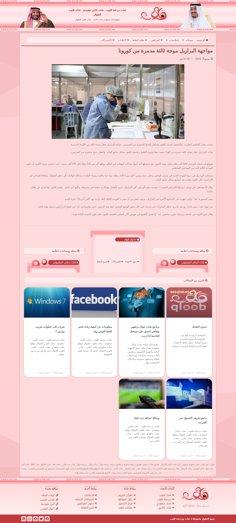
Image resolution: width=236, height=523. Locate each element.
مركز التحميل (125, 503)
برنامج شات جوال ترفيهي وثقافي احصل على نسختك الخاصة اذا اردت (144, 331)
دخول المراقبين (86, 503)
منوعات (189, 40)
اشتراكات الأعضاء (85, 499)
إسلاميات (174, 40)
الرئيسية (201, 40)
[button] (195, 251)
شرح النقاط (88, 507)
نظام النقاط (139, 40)
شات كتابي (165, 507)
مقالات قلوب (125, 507)
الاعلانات (122, 40)
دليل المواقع (125, 499)
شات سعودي (164, 503)
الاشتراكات (106, 40)
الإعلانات (89, 495)
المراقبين (155, 40)
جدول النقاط (199, 326)
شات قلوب (165, 495)
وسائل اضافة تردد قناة (146, 417)
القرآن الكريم (126, 495)
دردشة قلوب (164, 499)
